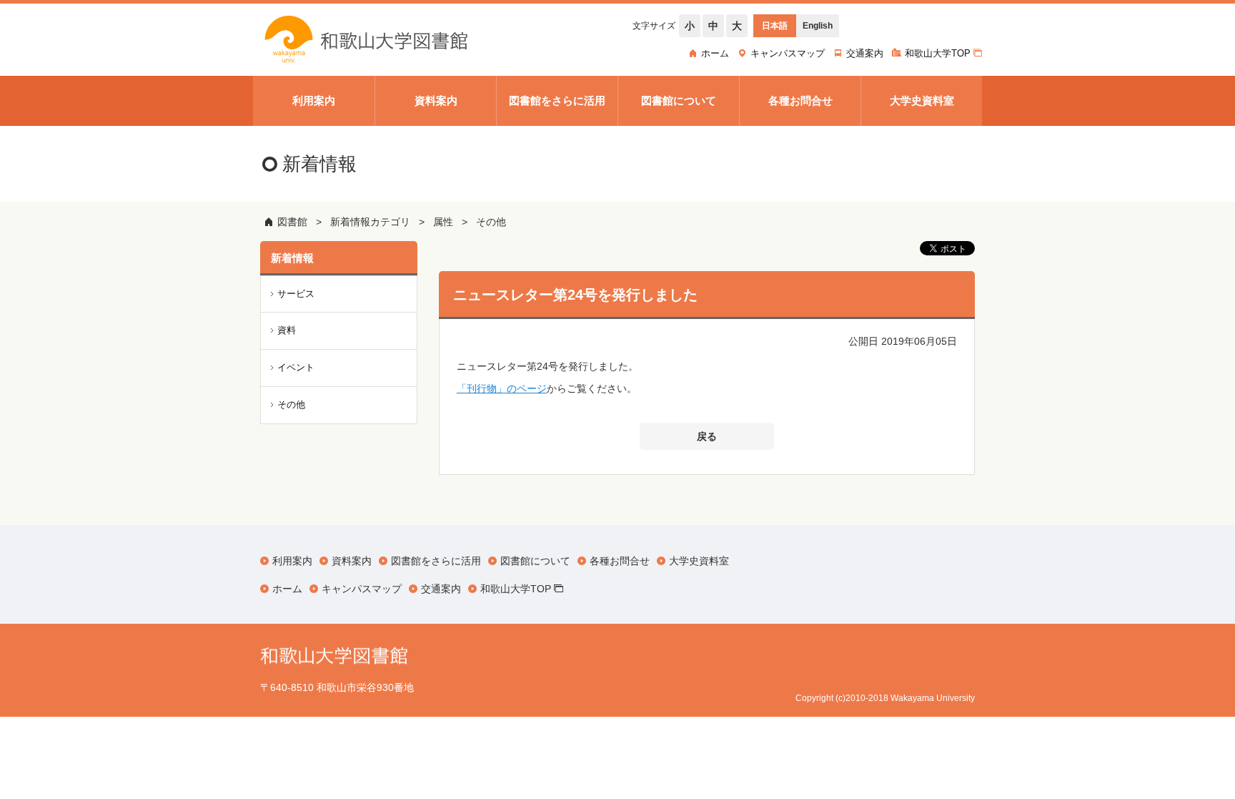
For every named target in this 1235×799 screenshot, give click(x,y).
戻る (707, 436)
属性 (443, 221)
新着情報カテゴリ (370, 221)
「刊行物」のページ (502, 388)
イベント (295, 367)
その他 (491, 221)
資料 (286, 330)
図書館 (292, 221)
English (818, 26)
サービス (295, 293)
